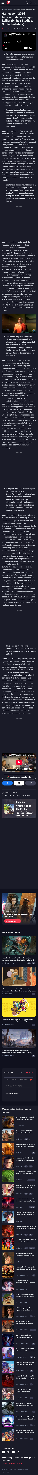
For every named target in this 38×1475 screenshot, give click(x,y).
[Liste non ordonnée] (18, 1086)
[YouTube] (13, 1452)
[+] (20, 1086)
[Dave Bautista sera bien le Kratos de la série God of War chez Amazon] (8, 1258)
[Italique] (8, 1086)
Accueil (5, 9)
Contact (4, 1463)
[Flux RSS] (18, 1452)
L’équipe (19, 1463)
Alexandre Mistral (7, 29)
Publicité (11, 1463)
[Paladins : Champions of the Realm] (9, 808)
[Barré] (13, 1086)
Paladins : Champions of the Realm (23, 806)
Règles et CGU (6, 1472)
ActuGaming (8, 3)
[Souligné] (11, 1086)
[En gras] (6, 1086)
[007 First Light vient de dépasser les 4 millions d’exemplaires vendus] (8, 1312)
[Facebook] (3, 1452)
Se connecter (29, 1072)
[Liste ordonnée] (15, 1086)
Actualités (9, 9)
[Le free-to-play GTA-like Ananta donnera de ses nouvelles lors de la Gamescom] (8, 1394)
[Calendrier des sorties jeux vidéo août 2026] (19, 909)
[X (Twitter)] (8, 1452)
